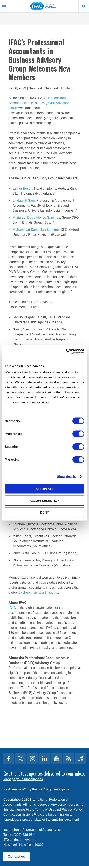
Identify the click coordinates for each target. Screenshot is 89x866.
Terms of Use (44, 809)
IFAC (12, 607)
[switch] (78, 434)
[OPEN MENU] (3, 6)
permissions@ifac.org (31, 814)
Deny (44, 512)
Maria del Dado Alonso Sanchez (36, 217)
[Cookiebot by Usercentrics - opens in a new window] (66, 351)
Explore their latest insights (38, 592)
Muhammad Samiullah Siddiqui (36, 229)
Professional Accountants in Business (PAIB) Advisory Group (38, 103)
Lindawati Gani (24, 200)
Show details (66, 476)
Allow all (45, 489)
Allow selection (45, 500)
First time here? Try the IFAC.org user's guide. (36, 789)
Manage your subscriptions (23, 779)
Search (84, 6)
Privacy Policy (72, 809)
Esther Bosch (22, 188)
